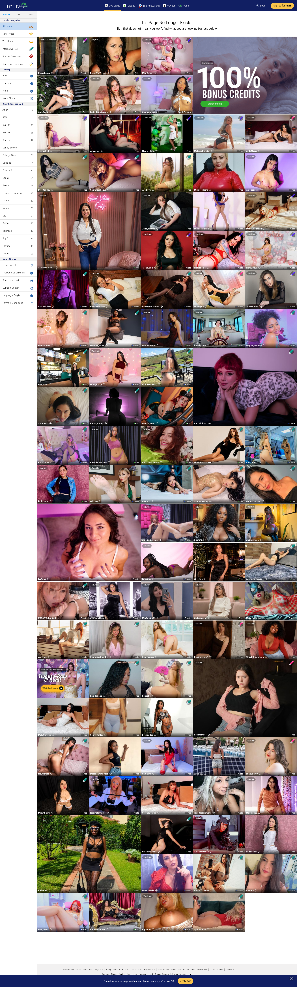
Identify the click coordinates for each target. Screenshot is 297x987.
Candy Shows (9, 147)
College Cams (68, 969)
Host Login (132, 974)
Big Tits (6, 125)
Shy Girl (6, 238)
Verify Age (185, 981)
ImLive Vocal (9, 265)
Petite (5, 223)
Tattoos (6, 246)
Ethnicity (6, 83)
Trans (31, 14)
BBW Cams (176, 969)
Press (191, 974)
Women (6, 14)
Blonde (6, 132)
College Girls (9, 155)
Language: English (11, 295)
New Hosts (8, 33)
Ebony (5, 178)
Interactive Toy (10, 49)
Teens (5, 253)
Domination (8, 170)
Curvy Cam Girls (216, 969)
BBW (4, 117)
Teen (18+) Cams (96, 969)
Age (4, 75)
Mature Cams (163, 969)
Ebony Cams (111, 969)
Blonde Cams (189, 969)
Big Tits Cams (149, 969)
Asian (5, 109)
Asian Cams (81, 969)
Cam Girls (230, 969)
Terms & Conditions (12, 303)
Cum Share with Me (12, 64)
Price (5, 90)
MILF (4, 215)
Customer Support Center (113, 974)
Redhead (7, 230)
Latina (5, 200)
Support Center (10, 287)
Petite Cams (202, 969)
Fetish (5, 185)
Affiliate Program (179, 974)
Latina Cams (136, 969)
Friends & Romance (12, 193)
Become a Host (10, 280)
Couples (6, 162)
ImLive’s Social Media (13, 272)
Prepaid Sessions (11, 56)
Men (18, 14)
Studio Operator (162, 974)
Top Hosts (7, 41)
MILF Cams (124, 969)
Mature (6, 208)
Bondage (7, 140)
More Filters (8, 98)
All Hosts (7, 26)
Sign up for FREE (282, 5)
